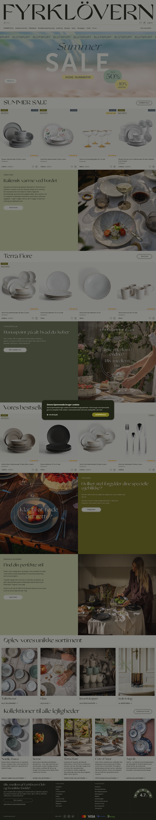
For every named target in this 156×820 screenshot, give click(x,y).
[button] (52, 415)
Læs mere (99, 410)
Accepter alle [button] (101, 414)
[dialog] (78, 410)
